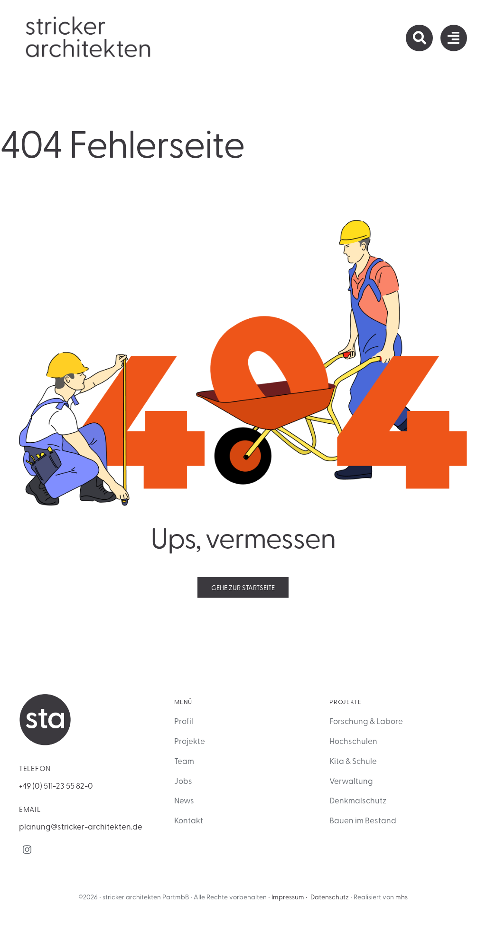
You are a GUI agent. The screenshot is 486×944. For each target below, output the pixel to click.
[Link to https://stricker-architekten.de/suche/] (419, 38)
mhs (401, 896)
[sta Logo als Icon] (45, 697)
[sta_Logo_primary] (89, 18)
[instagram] (27, 849)
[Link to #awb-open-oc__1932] (453, 38)
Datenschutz (329, 896)
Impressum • (289, 896)
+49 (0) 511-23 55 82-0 (56, 785)
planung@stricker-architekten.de (80, 825)
